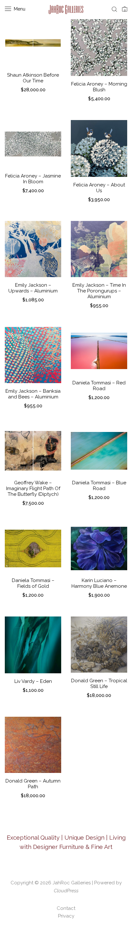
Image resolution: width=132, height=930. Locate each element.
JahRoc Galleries (72, 883)
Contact (66, 908)
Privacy (66, 916)
